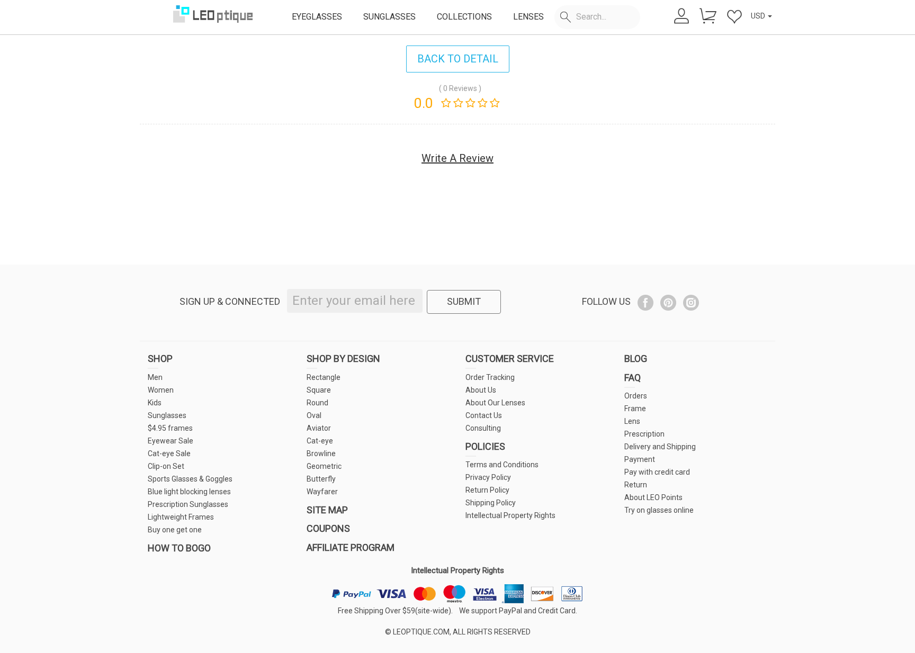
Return (635, 484)
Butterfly (321, 479)
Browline (321, 453)
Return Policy (487, 490)
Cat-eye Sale (169, 453)
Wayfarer (322, 491)
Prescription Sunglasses (188, 504)
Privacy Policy (488, 477)
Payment (639, 459)
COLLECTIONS (464, 17)
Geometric (324, 466)
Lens (632, 421)
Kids (155, 402)
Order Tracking (490, 377)
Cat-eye (320, 441)
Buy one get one (175, 529)
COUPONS (328, 528)
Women (161, 390)
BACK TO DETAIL (457, 58)
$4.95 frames (170, 428)
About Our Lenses (495, 402)
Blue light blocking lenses (189, 491)
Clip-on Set (166, 466)
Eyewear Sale (170, 441)
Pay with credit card (657, 472)
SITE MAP (327, 509)
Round (317, 402)
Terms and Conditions (502, 464)
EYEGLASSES (317, 17)
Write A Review (457, 158)
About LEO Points (653, 497)
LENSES (528, 17)
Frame (635, 408)
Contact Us (483, 415)
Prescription (644, 434)
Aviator (319, 428)
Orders (635, 396)
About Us (480, 390)
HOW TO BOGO (179, 548)
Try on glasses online (659, 510)
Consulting (483, 428)
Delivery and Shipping (660, 446)
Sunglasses (167, 415)
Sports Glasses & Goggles (190, 479)
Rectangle (323, 377)
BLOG (635, 358)
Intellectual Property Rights (510, 515)
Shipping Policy (490, 502)
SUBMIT (464, 301)
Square (319, 390)
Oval (314, 415)
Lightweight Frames (181, 517)
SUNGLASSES (389, 17)
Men (155, 377)
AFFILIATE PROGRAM (350, 547)
